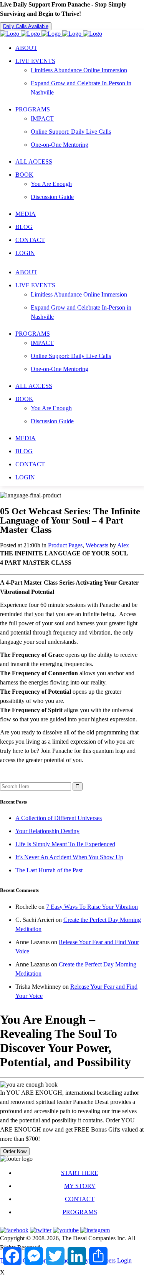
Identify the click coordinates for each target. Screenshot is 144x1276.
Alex (123, 545)
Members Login (112, 1260)
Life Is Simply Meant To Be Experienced (65, 844)
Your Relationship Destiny (47, 831)
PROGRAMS (80, 1212)
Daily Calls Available (25, 26)
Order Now (14, 1151)
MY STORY (80, 1186)
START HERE (79, 1173)
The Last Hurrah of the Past (49, 870)
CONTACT (79, 1199)
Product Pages (65, 545)
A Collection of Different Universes (58, 818)
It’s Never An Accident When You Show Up (69, 857)
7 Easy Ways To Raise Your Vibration (92, 906)
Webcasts (97, 545)
